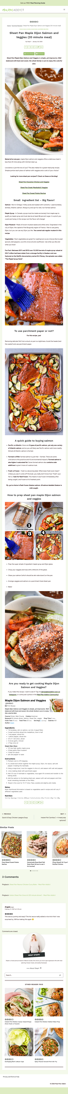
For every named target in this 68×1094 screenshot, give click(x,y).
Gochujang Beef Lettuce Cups (14, 1061)
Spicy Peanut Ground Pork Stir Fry (46, 1061)
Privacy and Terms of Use (11, 1077)
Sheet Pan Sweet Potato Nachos (34, 193)
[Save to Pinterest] (25, 47)
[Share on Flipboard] (38, 47)
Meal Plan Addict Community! (48, 695)
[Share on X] (35, 47)
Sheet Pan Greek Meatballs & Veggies (34, 187)
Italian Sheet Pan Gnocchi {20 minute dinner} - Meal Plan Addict (32, 895)
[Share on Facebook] (28, 47)
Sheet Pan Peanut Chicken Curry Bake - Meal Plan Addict (29, 884)
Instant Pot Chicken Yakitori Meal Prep (47, 1022)
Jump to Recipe (30, 53)
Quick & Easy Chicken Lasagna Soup (15, 815)
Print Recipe (40, 53)
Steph (29, 41)
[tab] (30, 870)
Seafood (34, 29)
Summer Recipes (43, 29)
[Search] (60, 975)
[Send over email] (41, 47)
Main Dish (23, 29)
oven (28, 29)
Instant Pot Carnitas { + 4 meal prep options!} (53, 817)
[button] (30, 22)
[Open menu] (64, 9)
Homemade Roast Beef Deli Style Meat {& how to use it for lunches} (36, 864)
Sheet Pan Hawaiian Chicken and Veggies (34, 182)
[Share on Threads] (32, 47)
